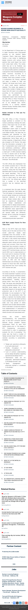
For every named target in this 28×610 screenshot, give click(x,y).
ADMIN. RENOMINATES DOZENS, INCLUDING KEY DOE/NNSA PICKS (13, 409)
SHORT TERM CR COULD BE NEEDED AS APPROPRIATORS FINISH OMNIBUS (15, 395)
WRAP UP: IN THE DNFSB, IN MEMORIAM (12, 461)
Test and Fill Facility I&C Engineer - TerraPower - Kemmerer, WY (12, 597)
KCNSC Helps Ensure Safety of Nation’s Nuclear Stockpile (13, 557)
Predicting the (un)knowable (10, 551)
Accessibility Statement (14, 608)
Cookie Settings (5, 607)
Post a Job (7, 602)
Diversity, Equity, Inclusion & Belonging (17, 607)
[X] (17, 602)
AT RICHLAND (8, 473)
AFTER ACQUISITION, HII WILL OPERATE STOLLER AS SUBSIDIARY (14, 387)
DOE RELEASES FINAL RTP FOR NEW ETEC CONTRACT (14, 447)
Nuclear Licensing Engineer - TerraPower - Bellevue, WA (10, 575)
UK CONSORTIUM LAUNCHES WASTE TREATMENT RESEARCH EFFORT (14, 479)
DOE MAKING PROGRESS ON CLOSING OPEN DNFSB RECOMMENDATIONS (14, 454)
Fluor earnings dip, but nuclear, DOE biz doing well (13, 536)
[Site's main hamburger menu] (2, 2)
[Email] (23, 602)
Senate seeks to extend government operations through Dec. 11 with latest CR (13, 524)
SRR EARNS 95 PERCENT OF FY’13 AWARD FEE (14, 416)
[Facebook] (14, 602)
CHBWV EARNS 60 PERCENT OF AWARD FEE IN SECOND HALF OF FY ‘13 (14, 431)
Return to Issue (12, 14)
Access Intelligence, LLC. (7, 606)
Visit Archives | (6, 14)
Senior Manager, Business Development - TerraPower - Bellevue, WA (14, 591)
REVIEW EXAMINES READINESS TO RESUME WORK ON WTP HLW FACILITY (14, 379)
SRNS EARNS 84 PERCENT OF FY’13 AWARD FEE (14, 402)
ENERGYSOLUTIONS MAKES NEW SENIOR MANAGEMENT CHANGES (13, 439)
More (14, 564)
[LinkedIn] (20, 602)
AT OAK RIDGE (8, 467)
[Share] (26, 602)
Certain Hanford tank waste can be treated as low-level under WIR (12, 513)
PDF (19, 14)
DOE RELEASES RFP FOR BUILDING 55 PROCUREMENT (15, 423)
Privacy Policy (24, 606)
